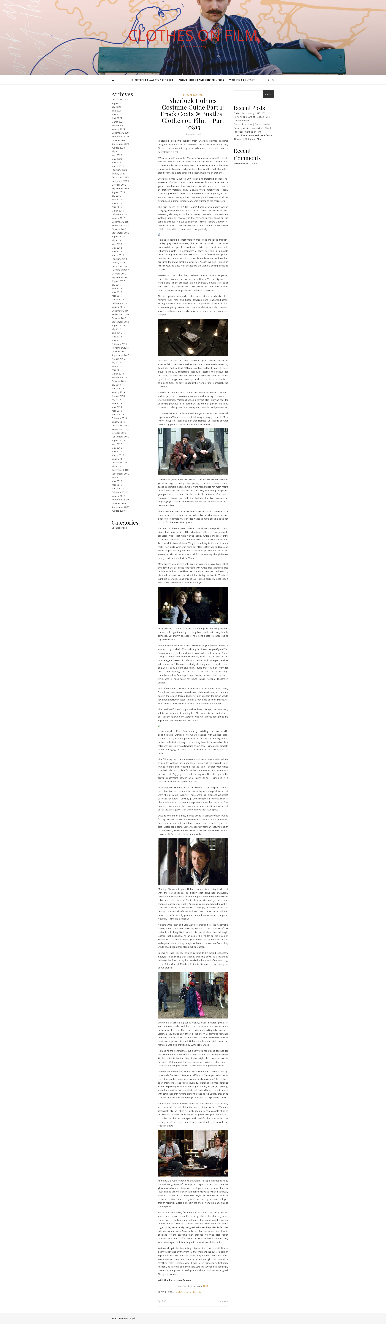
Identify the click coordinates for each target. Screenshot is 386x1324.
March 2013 (118, 414)
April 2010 (117, 484)
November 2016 (120, 314)
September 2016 (120, 321)
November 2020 (120, 136)
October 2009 (119, 503)
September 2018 (120, 232)
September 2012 (120, 436)
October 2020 (119, 140)
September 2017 (120, 277)
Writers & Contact (242, 79)
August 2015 (118, 358)
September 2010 (120, 473)
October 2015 (119, 351)
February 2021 (119, 125)
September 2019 (120, 188)
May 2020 (117, 158)
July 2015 (116, 362)
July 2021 (116, 106)
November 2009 (120, 499)
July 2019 (116, 195)
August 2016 (118, 325)
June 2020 (117, 155)
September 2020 (120, 143)
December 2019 (120, 177)
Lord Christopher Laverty (188, 1291)
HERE (206, 1285)
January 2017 (118, 306)
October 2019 (119, 184)
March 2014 (118, 388)
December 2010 (120, 469)
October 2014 (119, 380)
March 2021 (118, 121)
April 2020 (117, 162)
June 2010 (117, 477)
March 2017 (118, 299)
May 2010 (117, 481)
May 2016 (117, 336)
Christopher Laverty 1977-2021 (152, 79)
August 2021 (118, 103)
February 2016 (119, 343)
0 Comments (222, 1301)
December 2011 (120, 462)
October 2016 (119, 318)
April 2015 (117, 369)
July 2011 (116, 466)
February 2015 (119, 377)
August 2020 (118, 147)
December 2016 (120, 310)
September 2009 (120, 506)
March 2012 (118, 455)
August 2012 (118, 440)
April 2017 (117, 295)
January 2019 (118, 217)
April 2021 (117, 117)
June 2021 (117, 110)
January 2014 (118, 392)
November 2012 (120, 429)
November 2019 (120, 180)
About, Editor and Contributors (201, 79)
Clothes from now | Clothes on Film (252, 124)
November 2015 (120, 347)
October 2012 (119, 432)
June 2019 (117, 199)
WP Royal (130, 1318)
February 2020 (119, 169)
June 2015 (117, 366)
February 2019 (119, 214)
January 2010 (118, 495)
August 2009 (118, 510)
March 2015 (118, 373)
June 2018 (117, 243)
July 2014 (116, 384)
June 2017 (117, 288)
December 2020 (120, 132)
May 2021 (117, 114)
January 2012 (118, 458)
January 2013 (118, 421)
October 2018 (119, 229)
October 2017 (119, 273)
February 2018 (119, 258)
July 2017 (116, 284)
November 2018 (120, 225)
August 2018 (118, 236)
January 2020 (118, 173)
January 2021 (118, 129)
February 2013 (119, 418)
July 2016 (116, 329)
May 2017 (117, 292)
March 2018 (118, 255)
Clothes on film (193, 34)
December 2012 (120, 425)
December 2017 (120, 266)
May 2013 (117, 406)
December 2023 (120, 99)
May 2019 (117, 203)
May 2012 (117, 447)
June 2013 (117, 403)
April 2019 (117, 206)
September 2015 (120, 355)
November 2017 (120, 269)
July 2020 (116, 151)
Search (268, 94)
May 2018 (117, 247)
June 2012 (117, 443)
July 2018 (116, 240)
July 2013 (116, 399)
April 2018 (117, 251)
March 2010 (118, 488)
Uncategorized (119, 527)
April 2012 (117, 451)
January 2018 (118, 262)
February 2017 (119, 303)
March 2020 (118, 166)
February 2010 (119, 492)
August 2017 (118, 280)
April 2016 (117, 340)
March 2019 (118, 210)
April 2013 (117, 410)
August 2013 (118, 395)
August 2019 (118, 192)
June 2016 (117, 332)
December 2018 (120, 221)
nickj (163, 1301)
